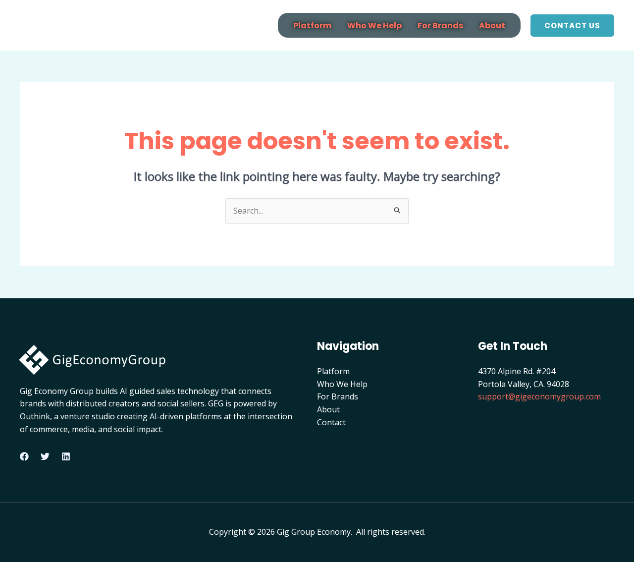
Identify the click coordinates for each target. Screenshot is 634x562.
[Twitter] (45, 456)
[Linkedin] (65, 456)
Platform (312, 25)
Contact (331, 422)
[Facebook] (24, 456)
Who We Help (374, 25)
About (492, 25)
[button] (572, 25)
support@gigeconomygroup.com (539, 396)
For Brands (440, 25)
